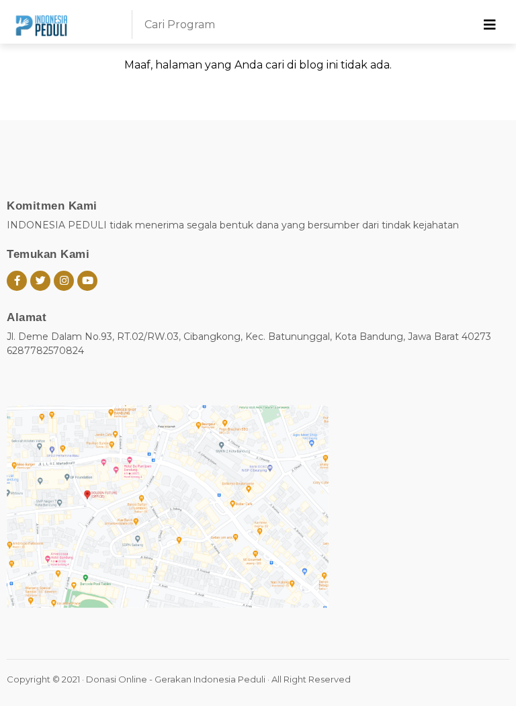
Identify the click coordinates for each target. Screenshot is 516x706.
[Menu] (490, 25)
